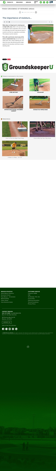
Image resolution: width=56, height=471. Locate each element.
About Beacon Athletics (7, 293)
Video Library (4, 300)
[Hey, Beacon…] (51, 2)
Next (36, 12)
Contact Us (6, 322)
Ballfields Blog (5, 298)
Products (10, 2)
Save (9, 59)
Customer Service (34, 291)
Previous (20, 12)
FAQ (29, 295)
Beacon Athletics (6, 291)
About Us (36, 2)
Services (28, 2)
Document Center (6, 295)
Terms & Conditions (33, 302)
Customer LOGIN (32, 293)
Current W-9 (31, 298)
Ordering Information (33, 300)
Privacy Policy (32, 304)
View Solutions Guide (7, 302)
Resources (19, 2)
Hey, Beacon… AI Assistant (8, 297)
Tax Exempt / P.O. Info (34, 297)
